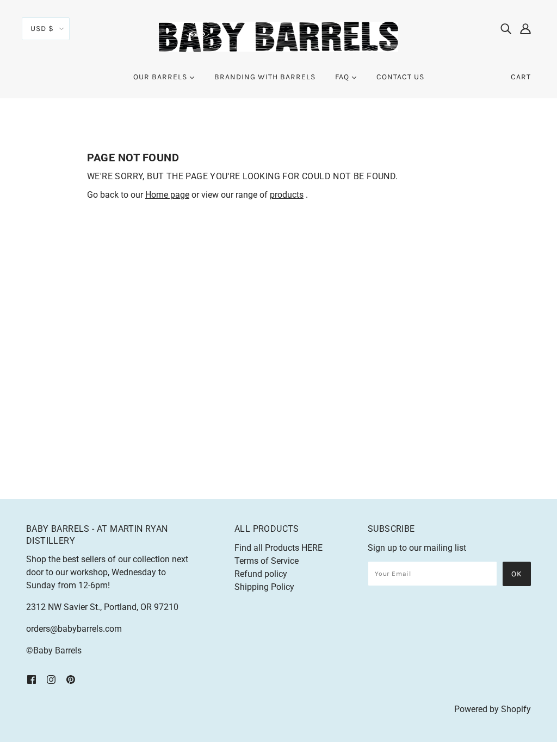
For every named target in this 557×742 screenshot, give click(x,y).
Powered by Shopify (492, 709)
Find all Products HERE (278, 548)
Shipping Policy (264, 587)
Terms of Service (266, 561)
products (287, 195)
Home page (167, 195)
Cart (521, 76)
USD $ (42, 28)
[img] (506, 28)
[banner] (278, 36)
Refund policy (260, 574)
